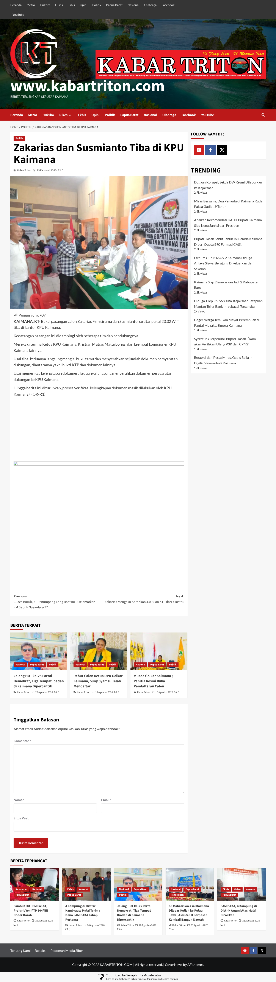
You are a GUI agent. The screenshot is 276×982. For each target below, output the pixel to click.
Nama (19, 800)
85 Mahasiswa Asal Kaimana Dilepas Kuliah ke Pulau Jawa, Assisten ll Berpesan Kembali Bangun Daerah (189, 913)
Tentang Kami (20, 950)
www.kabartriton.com (87, 86)
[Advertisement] (99, 429)
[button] (263, 115)
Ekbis (71, 5)
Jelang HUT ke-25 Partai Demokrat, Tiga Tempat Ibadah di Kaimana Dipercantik (39, 681)
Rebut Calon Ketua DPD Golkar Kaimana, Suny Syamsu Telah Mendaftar (98, 681)
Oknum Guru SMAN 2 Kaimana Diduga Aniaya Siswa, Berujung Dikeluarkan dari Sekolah (224, 263)
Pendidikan (177, 895)
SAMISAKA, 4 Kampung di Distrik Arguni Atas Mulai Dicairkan (239, 910)
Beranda (16, 5)
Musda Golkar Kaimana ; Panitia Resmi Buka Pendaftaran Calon (153, 681)
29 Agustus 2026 (44, 921)
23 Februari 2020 (46, 170)
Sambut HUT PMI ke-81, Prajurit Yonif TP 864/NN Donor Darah (31, 910)
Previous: (54, 602)
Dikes (59, 5)
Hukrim (45, 5)
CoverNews (173, 964)
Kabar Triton (24, 170)
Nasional (133, 5)
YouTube (18, 14)
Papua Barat (114, 5)
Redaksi (40, 950)
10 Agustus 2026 (104, 692)
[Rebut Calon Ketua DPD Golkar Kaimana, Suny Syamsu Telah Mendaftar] (98, 651)
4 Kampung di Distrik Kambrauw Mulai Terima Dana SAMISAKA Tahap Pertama (82, 913)
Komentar (22, 741)
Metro (31, 5)
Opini (83, 5)
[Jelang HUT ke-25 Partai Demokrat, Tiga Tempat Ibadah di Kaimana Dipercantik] (38, 651)
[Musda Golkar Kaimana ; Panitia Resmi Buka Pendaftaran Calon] (158, 651)
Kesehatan (21, 889)
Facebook (168, 5)
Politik (96, 5)
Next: (144, 599)
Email (106, 800)
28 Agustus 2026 (44, 692)
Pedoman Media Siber (66, 950)
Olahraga (150, 5)
